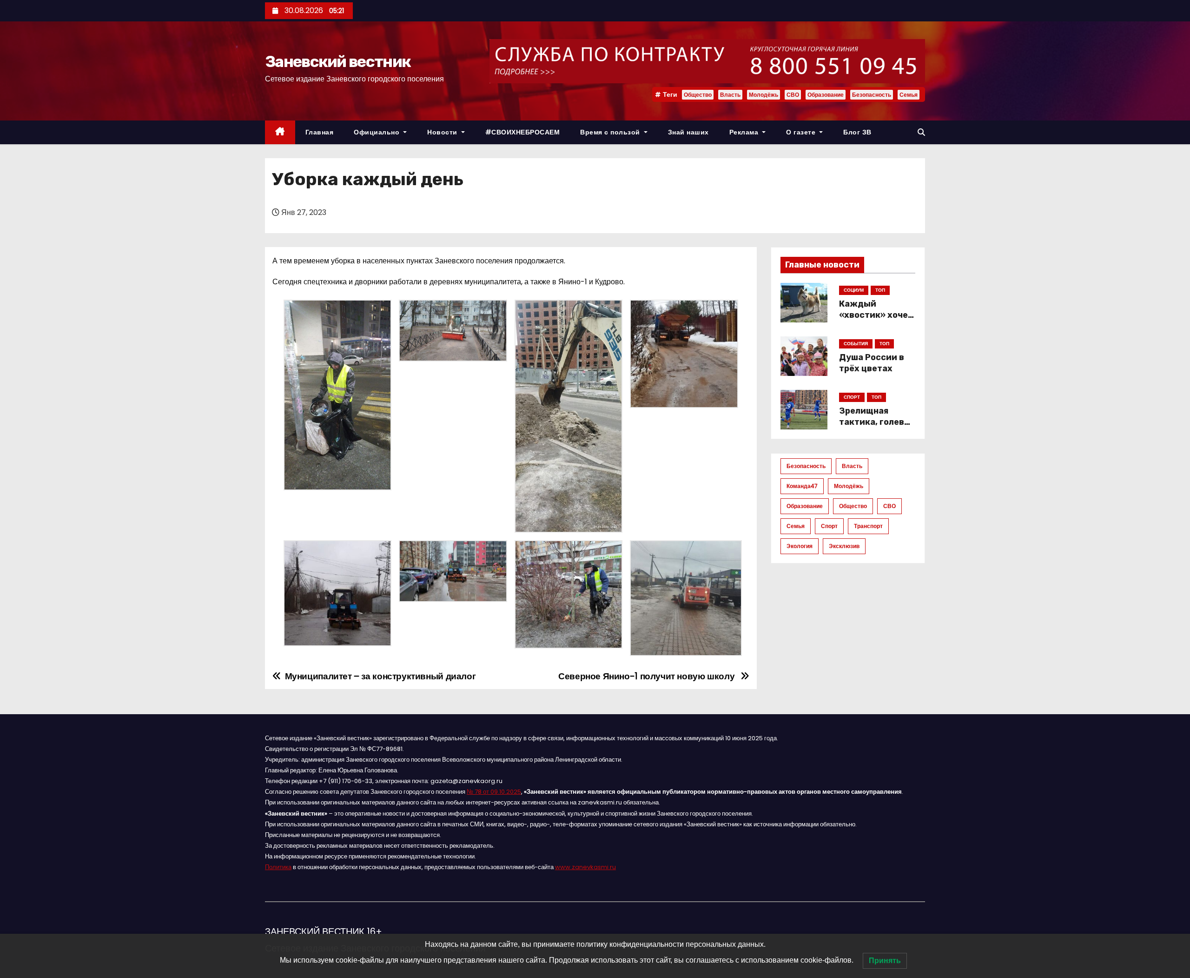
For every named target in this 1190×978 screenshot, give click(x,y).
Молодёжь (763, 95)
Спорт (829, 526)
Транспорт (868, 526)
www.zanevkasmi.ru (585, 867)
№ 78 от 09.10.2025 (494, 791)
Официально (378, 132)
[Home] (280, 132)
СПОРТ (852, 397)
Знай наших (688, 132)
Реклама (744, 132)
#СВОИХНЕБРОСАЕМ (522, 132)
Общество (698, 95)
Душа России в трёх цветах (871, 363)
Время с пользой (611, 132)
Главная (319, 132)
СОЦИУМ (854, 290)
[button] (921, 132)
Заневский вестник (337, 61)
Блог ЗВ (857, 132)
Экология (800, 546)
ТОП (880, 290)
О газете (802, 132)
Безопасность (871, 95)
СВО (793, 95)
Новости (443, 132)
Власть (730, 95)
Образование (825, 95)
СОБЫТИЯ (856, 343)
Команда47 (802, 486)
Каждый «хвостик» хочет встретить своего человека (876, 320)
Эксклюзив (844, 546)
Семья (908, 95)
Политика (278, 867)
